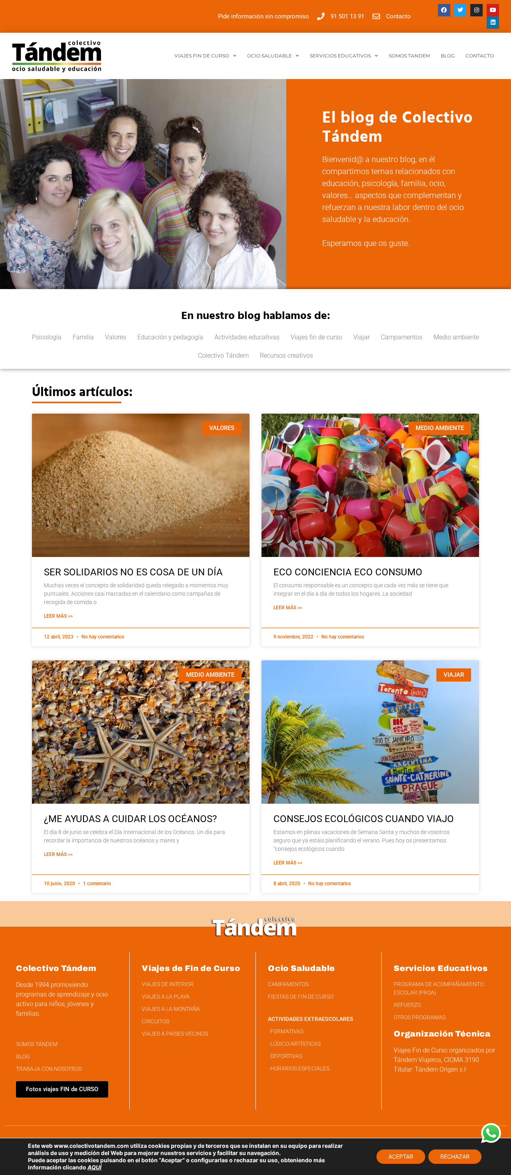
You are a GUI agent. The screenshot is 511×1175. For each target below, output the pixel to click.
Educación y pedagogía (170, 337)
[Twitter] (460, 10)
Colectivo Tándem (223, 355)
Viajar (361, 337)
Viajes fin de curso (316, 337)
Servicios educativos (340, 56)
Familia (83, 337)
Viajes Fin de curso (201, 56)
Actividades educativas (246, 337)
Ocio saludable (269, 56)
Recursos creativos (286, 355)
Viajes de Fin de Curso (191, 968)
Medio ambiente (456, 337)
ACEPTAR (400, 1156)
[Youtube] (493, 10)
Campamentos (401, 337)
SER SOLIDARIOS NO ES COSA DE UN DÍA (133, 572)
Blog (448, 56)
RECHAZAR (454, 1156)
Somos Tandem (409, 56)
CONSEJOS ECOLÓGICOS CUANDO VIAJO (363, 818)
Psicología (46, 337)
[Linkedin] (493, 22)
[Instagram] (476, 10)
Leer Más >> (58, 616)
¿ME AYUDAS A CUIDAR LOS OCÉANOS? (130, 818)
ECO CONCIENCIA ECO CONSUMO (347, 572)
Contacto (479, 56)
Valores (115, 337)
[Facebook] (444, 10)
